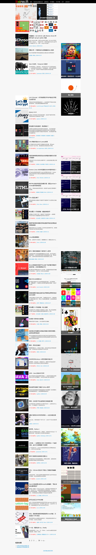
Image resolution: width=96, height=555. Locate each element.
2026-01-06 (52, 314)
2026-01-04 (47, 407)
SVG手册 (58, 1)
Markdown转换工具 (38, 1)
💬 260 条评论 (32, 341)
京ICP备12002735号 (48, 550)
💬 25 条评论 (32, 192)
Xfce (38, 204)
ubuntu (34, 45)
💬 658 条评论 (32, 324)
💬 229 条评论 (32, 148)
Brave (42, 273)
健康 (52, 135)
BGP (38, 303)
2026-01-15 (47, 177)
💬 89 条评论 (32, 218)
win (41, 366)
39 (39, 540)
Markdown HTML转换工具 (23, 547)
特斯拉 (38, 164)
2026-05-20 (39, 45)
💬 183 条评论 (32, 507)
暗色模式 (39, 135)
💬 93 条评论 (32, 231)
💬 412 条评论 (32, 407)
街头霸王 (39, 218)
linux (38, 177)
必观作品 (46, 1)
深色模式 (43, 135)
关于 (63, 1)
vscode (41, 287)
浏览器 (38, 273)
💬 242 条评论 (32, 204)
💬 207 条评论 (32, 73)
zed (38, 287)
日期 (43, 73)
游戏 (47, 218)
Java (38, 379)
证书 (51, 106)
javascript (39, 73)
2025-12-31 (48, 435)
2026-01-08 (47, 273)
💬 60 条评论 (32, 135)
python (38, 393)
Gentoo (41, 177)
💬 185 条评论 (32, 177)
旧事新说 (39, 534)
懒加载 (38, 192)
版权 (38, 522)
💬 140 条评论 (32, 352)
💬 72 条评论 (32, 478)
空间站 (38, 231)
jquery (38, 118)
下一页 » (43, 540)
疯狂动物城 (31, 259)
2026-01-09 (43, 242)
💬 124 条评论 (32, 534)
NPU (43, 341)
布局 (46, 148)
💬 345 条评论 (32, 303)
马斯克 (47, 164)
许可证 (41, 522)
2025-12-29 (50, 522)
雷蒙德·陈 (44, 534)
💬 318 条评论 (32, 366)
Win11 (38, 366)
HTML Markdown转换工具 (23, 545)
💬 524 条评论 (32, 495)
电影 (36, 259)
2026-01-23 (38, 55)
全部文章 (67, 1)
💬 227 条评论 (32, 118)
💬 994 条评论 (32, 242)
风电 (34, 55)
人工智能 (39, 341)
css (38, 148)
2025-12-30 (44, 463)
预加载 (42, 192)
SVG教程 (52, 1)
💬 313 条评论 (32, 435)
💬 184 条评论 (32, 393)
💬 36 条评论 (32, 164)
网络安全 (42, 303)
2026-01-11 (46, 231)
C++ (48, 534)
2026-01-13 (52, 218)
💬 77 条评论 (32, 314)
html (45, 192)
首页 (31, 1)
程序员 (38, 463)
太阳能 (30, 55)
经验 (41, 324)
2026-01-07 (48, 303)
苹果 (38, 407)
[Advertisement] (36, 85)
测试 (38, 352)
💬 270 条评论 (32, 273)
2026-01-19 (43, 118)
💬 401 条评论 (32, 287)
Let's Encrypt (40, 106)
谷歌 (38, 324)
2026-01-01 (36, 423)
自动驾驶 (42, 164)
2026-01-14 (46, 204)
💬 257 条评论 (32, 522)
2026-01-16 (50, 148)
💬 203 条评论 (32, 463)
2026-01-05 (46, 366)
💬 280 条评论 (32, 106)
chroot (30, 45)
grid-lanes (41, 148)
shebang (43, 435)
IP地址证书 (46, 106)
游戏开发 (43, 218)
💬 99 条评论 (32, 451)
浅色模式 (48, 135)
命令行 (41, 379)
